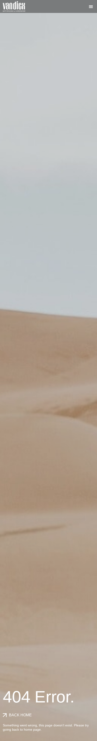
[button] (91, 6)
